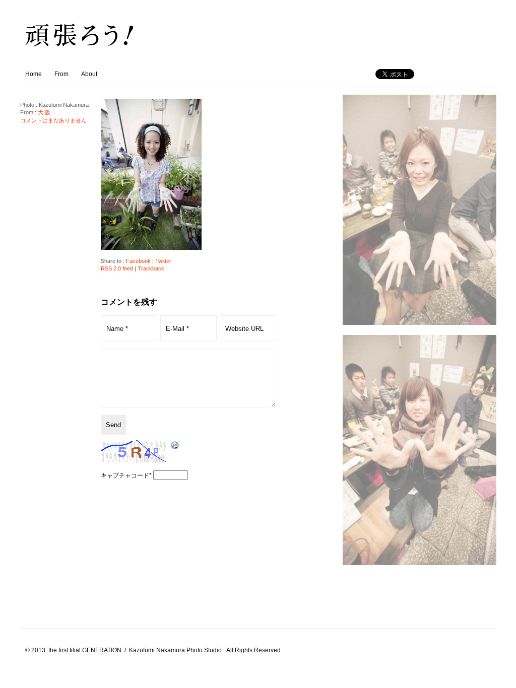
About (89, 74)
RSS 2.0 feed (117, 268)
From (61, 74)
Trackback (151, 268)
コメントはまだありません (53, 120)
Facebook (138, 261)
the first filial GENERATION (84, 650)
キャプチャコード (125, 475)
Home (33, 74)
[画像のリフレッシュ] (175, 445)
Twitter (163, 261)
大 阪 (44, 112)
